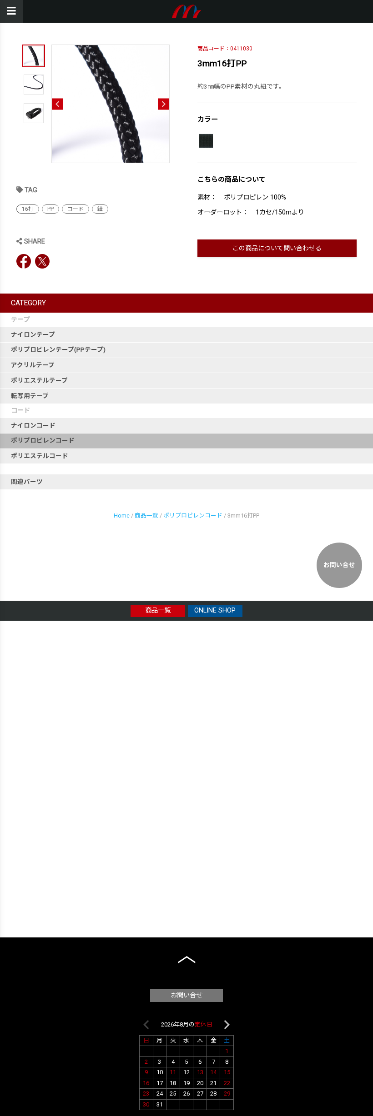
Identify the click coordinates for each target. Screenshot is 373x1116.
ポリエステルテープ (39, 380)
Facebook (23, 261)
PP (50, 209)
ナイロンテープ (33, 334)
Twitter (42, 261)
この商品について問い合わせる (277, 248)
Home (122, 515)
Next (163, 104)
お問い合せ (339, 564)
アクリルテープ (33, 365)
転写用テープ (30, 395)
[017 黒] (206, 140)
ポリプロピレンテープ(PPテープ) (58, 349)
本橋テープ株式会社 (186, 11)
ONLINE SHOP (215, 610)
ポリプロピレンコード (43, 440)
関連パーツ (27, 481)
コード (75, 209)
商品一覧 (146, 515)
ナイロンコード (33, 425)
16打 (28, 209)
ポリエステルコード (39, 455)
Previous (57, 104)
